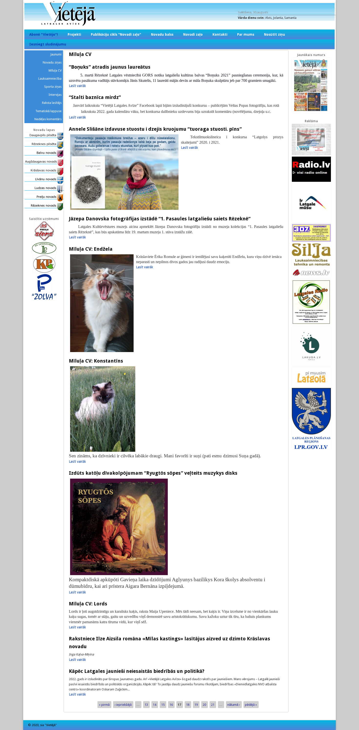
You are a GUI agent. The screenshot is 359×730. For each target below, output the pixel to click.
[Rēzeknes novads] (44, 209)
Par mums (245, 34)
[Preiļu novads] (44, 200)
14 (154, 704)
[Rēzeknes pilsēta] (44, 148)
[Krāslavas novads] (44, 174)
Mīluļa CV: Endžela (91, 249)
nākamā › (233, 704)
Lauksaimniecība (50, 78)
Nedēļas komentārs (48, 119)
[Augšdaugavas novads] (44, 165)
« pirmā (104, 704)
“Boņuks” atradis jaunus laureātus (109, 67)
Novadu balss (162, 34)
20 (204, 704)
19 (196, 704)
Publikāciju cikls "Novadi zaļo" (116, 34)
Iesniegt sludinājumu (47, 44)
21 (212, 704)
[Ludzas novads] (44, 191)
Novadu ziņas (52, 62)
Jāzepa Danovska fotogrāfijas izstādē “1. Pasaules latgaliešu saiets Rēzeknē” (160, 219)
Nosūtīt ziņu (274, 34)
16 (171, 704)
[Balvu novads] (44, 156)
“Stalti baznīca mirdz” (95, 97)
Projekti (74, 34)
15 (163, 704)
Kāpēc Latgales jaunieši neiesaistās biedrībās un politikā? (136, 671)
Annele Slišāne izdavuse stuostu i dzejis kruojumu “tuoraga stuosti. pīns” (155, 129)
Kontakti (219, 34)
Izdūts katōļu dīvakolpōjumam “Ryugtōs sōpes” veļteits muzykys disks (153, 473)
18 (188, 704)
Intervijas (55, 95)
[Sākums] (179, 24)
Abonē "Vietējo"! (43, 34)
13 (146, 704)
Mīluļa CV (55, 70)
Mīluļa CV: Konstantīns (96, 361)
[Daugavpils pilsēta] (44, 139)
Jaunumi (56, 54)
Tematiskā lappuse (48, 111)
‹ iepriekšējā (123, 704)
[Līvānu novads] (44, 183)
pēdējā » (251, 704)
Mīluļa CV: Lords (88, 604)
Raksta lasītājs (52, 103)
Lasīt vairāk (77, 86)
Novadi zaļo (193, 34)
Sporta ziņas (53, 86)
